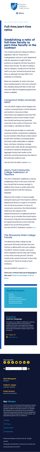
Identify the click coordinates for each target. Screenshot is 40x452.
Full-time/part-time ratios (15, 301)
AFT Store (7, 424)
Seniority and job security (15, 303)
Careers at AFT (9, 428)
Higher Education (13, 22)
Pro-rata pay (12, 296)
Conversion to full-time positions (17, 299)
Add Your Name (28, 369)
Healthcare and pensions (15, 297)
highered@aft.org (13, 337)
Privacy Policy (8, 431)
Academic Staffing (23, 22)
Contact (6, 420)
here (29, 162)
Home (5, 22)
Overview (11, 294)
